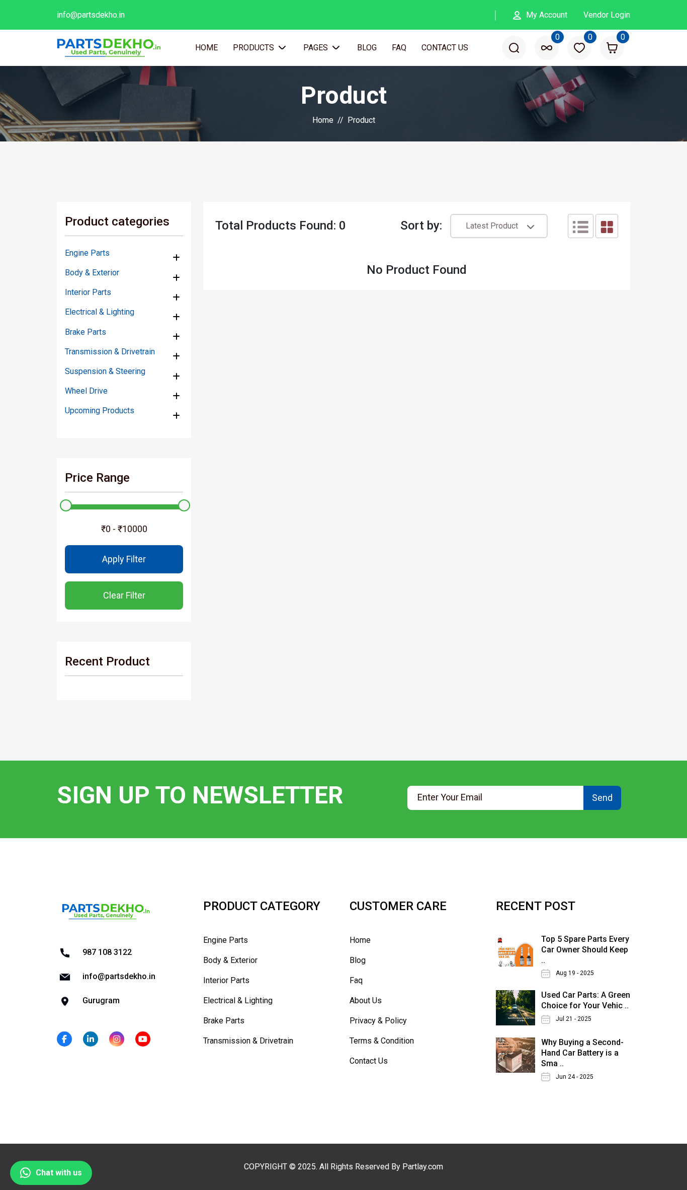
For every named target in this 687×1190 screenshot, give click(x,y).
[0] (547, 48)
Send (602, 797)
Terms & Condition (382, 1041)
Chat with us (59, 1172)
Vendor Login (606, 15)
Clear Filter (124, 595)
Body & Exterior (92, 272)
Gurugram (100, 1000)
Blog (367, 47)
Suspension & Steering (105, 371)
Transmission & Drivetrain (110, 351)
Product (361, 120)
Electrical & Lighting (99, 312)
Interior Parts (88, 292)
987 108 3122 (106, 952)
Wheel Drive (86, 391)
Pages (316, 47)
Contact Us (444, 47)
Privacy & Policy (378, 1020)
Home (206, 47)
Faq (399, 47)
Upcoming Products (99, 410)
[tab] (580, 226)
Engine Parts (87, 253)
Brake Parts (85, 332)
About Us (366, 1000)
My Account (546, 15)
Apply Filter (124, 559)
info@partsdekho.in (91, 15)
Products (254, 47)
